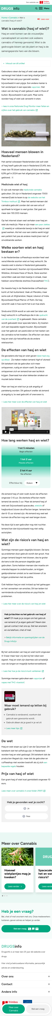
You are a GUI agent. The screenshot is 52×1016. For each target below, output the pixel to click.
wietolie (38, 505)
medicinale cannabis (32, 190)
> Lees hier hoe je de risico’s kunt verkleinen (21, 671)
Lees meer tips (12, 728)
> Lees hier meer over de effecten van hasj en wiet (24, 402)
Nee (28, 816)
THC (46, 281)
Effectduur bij (15, 483)
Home (4, 17)
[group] (17, 870)
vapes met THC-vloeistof (12, 682)
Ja (28, 808)
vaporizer (35, 87)
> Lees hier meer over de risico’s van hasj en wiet (23, 604)
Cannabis (13, 17)
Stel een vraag (37, 1009)
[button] (2, 895)
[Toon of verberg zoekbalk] (36, 8)
